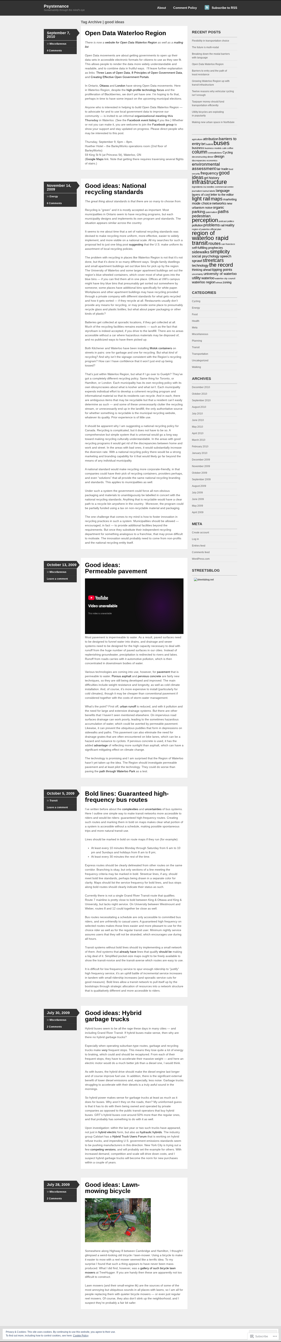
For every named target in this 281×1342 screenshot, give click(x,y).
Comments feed (201, 552)
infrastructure (209, 181)
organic (218, 207)
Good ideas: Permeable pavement (116, 568)
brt (203, 144)
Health (195, 321)
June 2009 (198, 499)
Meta (194, 327)
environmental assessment (206, 166)
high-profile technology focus (145, 90)
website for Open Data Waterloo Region (131, 42)
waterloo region (203, 282)
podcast (223, 221)
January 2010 (199, 453)
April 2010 (197, 433)
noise (208, 207)
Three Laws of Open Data (113, 72)
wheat (219, 282)
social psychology (205, 256)
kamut (206, 191)
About (161, 7)
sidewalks (200, 252)
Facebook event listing (142, 120)
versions (110, 1149)
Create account (200, 532)
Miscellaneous (58, 43)
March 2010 (198, 439)
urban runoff (128, 706)
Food (195, 314)
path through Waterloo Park (117, 771)
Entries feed (198, 545)
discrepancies (199, 160)
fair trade (222, 169)
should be (165, 951)
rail (222, 225)
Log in (195, 539)
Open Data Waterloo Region (125, 33)
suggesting (136, 244)
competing (97, 1149)
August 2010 (199, 407)
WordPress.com (201, 558)
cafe (224, 148)
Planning (197, 340)
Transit (54, 800)
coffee (230, 148)
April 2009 (197, 512)
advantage (101, 745)
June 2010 (198, 420)
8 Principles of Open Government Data (157, 72)
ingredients (197, 187)
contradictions (215, 152)
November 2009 (201, 466)
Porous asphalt (121, 676)
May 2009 (197, 505)
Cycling (228, 152)
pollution (197, 225)
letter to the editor (222, 194)
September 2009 (201, 479)
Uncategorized (200, 360)
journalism (197, 191)
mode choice (201, 203)
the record (221, 265)
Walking (196, 367)
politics (230, 221)
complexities (130, 809)
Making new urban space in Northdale (213, 122)
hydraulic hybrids (151, 1132)
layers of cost (201, 194)
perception (205, 220)
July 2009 (197, 492)
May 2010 (197, 426)
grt (206, 178)
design (219, 156)
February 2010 (200, 446)
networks (219, 203)
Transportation (200, 353)
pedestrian (201, 216)
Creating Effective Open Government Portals (120, 77)
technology (200, 265)
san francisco (228, 244)
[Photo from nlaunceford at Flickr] (118, 1242)
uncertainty (197, 274)
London (120, 85)
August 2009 (199, 486)
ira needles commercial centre (218, 187)
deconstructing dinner (203, 157)
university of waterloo (220, 274)
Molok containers (161, 348)
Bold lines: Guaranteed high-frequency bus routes (127, 796)
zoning (227, 282)
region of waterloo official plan (206, 229)
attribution (210, 139)
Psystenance (56, 6)
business (198, 148)
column (199, 152)
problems (211, 225)
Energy (54, 196)
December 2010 (201, 387)
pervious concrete (149, 676)
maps (217, 198)
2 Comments (54, 1026)
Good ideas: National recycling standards (115, 188)
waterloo (207, 278)
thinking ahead (201, 269)
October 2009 (199, 472)
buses (222, 143)
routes (214, 243)
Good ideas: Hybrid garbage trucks (113, 1015)
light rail (201, 198)
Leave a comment (57, 578)
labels (212, 191)
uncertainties (153, 809)
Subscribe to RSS (224, 7)
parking (198, 211)
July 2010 (197, 413)
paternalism (211, 212)
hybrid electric (107, 1132)
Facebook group (163, 124)
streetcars (213, 260)
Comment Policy (185, 7)
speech (225, 256)
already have (128, 951)
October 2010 (199, 393)
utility (196, 278)
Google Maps (94, 159)
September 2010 (201, 400)
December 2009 (201, 459)
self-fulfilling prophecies (207, 247)
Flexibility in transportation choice (210, 40)
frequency (209, 173)
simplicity (220, 251)
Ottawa (104, 85)
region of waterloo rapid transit (210, 238)
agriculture (197, 139)
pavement (163, 671)
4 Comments (54, 50)
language (223, 190)
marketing (230, 199)
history (214, 178)
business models (213, 148)
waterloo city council (225, 278)
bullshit (209, 144)
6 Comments (54, 203)
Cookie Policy (80, 1335)
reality (230, 225)
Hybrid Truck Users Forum (129, 1136)
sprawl (197, 261)
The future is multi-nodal (205, 47)
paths (223, 211)
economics (212, 160)
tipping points (222, 269)
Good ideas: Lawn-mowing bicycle (112, 1187)
